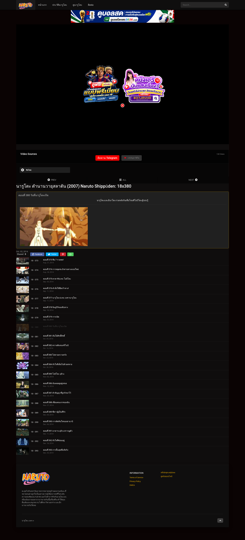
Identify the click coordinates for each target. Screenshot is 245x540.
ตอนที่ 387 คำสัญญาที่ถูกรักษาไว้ (57, 393)
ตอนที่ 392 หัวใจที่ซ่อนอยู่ (54, 440)
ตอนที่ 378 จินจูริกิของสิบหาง (55, 307)
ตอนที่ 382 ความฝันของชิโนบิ (56, 345)
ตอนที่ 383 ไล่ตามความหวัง (55, 355)
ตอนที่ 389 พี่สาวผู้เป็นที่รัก (54, 412)
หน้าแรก (42, 5)
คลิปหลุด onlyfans (168, 472)
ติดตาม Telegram (107, 157)
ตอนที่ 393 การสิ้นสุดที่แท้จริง (55, 450)
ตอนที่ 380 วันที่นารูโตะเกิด (55, 326)
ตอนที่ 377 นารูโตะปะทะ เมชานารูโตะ (60, 298)
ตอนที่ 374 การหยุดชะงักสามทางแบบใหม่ (61, 269)
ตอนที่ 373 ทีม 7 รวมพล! (53, 260)
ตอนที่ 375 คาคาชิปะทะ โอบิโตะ (57, 279)
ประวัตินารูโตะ (59, 5)
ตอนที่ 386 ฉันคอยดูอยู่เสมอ (55, 383)
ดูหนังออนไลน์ (166, 476)
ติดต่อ (91, 5)
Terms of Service (136, 477)
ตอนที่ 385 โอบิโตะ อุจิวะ (54, 374)
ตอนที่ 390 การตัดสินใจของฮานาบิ (58, 421)
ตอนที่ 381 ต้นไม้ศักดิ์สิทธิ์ (54, 336)
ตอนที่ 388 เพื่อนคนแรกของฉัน (56, 402)
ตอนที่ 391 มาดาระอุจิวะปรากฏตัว (57, 431)
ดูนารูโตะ (77, 5)
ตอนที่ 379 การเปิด (51, 317)
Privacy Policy (135, 481)
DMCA (132, 485)
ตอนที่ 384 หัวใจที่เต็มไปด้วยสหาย (57, 364)
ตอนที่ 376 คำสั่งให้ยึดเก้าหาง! (56, 288)
